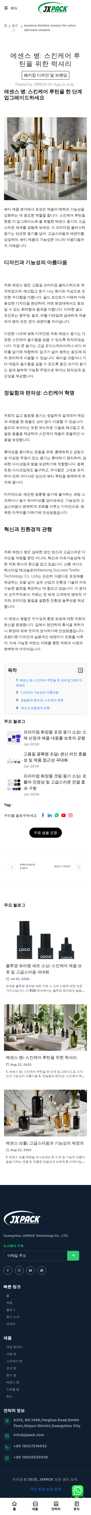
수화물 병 (12, 1389)
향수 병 (11, 1375)
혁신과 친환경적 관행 (35, 708)
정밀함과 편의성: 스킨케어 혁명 (41, 700)
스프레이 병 (14, 1361)
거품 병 (11, 1354)
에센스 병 (12, 1382)
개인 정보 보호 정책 (45, 1489)
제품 (9, 1302)
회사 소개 (12, 1317)
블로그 (15, 28)
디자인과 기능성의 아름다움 (39, 692)
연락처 (10, 1324)
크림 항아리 (14, 1347)
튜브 (9, 1396)
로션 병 (11, 1368)
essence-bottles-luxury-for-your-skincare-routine (50, 28)
